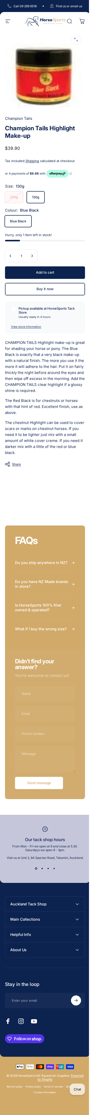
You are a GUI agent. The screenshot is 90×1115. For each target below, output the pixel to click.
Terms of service (61, 1098)
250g (14, 197)
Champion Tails (18, 118)
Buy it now (45, 289)
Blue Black (18, 221)
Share (16, 464)
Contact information (53, 1103)
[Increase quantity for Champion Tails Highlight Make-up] (32, 256)
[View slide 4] (52, 880)
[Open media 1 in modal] (76, 40)
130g (35, 197)
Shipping (32, 161)
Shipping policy (30, 1103)
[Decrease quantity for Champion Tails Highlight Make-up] (10, 256)
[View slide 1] (34, 880)
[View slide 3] (46, 880)
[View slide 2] (40, 880)
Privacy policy (41, 1098)
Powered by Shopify (50, 1091)
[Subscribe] (72, 1012)
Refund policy (23, 1098)
